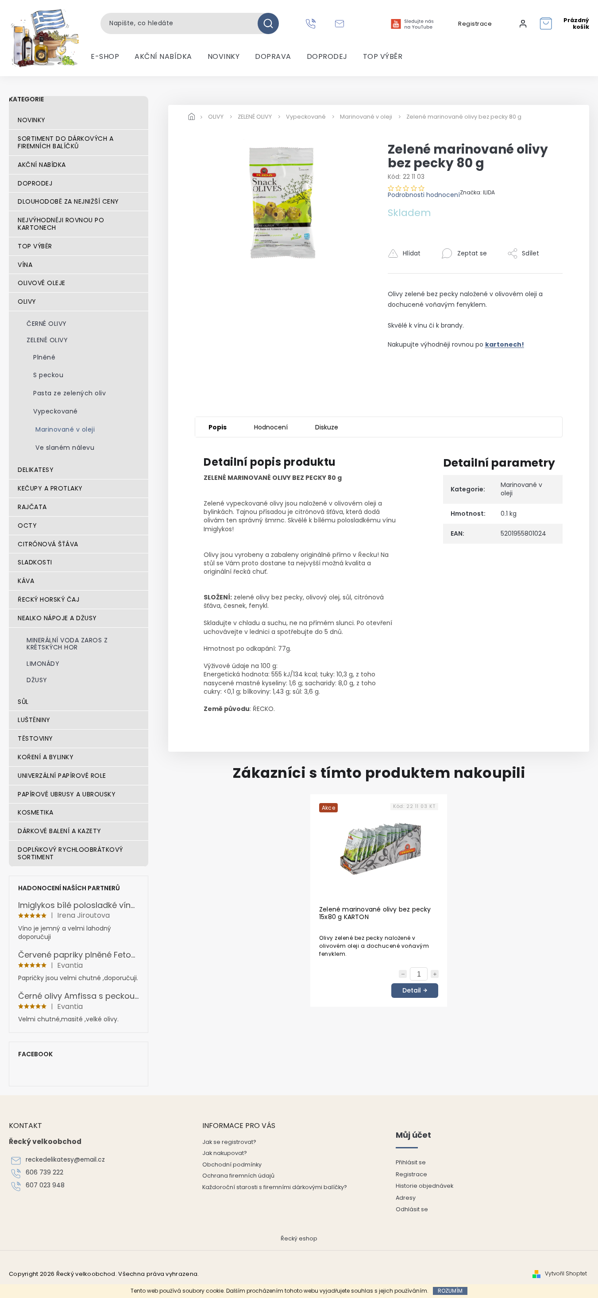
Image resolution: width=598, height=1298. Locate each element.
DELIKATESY (36, 469)
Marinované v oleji (65, 429)
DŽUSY (37, 680)
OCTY (27, 525)
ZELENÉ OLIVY (47, 340)
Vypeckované (55, 411)
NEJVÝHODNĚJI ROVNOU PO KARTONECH (61, 224)
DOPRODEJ (35, 183)
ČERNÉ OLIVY (47, 323)
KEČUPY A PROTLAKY (50, 488)
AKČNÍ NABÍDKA (42, 164)
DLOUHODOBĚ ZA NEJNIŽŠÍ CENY (68, 201)
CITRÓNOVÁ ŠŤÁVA (48, 544)
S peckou (48, 375)
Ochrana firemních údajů (238, 1175)
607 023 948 (45, 1185)
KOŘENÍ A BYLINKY (45, 757)
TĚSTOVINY (35, 738)
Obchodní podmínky (232, 1164)
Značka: (477, 192)
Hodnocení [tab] (271, 427)
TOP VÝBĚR (35, 246)
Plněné (44, 357)
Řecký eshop (299, 1238)
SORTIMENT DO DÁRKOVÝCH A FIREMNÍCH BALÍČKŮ (65, 142)
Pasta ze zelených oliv (69, 393)
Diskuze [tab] (326, 427)
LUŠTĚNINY (34, 719)
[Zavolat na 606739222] (311, 23)
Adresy (406, 1197)
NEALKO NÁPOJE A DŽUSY (57, 618)
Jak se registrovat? (229, 1142)
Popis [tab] (217, 427)
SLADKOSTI (35, 562)
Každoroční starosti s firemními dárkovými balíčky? (274, 1187)
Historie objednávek (424, 1186)
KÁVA (26, 580)
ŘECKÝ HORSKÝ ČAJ (48, 599)
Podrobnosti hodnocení (424, 194)
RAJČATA (32, 506)
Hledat (271, 23)
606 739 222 (44, 1172)
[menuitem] (104, 56)
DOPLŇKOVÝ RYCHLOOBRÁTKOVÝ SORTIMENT (70, 853)
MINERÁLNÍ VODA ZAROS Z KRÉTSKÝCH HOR (67, 644)
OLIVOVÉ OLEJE (42, 282)
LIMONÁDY (43, 663)
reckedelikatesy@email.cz (65, 1159)
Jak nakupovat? (224, 1153)
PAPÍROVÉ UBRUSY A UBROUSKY (67, 794)
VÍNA (25, 264)
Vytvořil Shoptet (566, 1273)
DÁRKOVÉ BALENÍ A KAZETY (59, 831)
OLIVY (27, 301)
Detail (411, 990)
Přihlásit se (411, 1162)
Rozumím (450, 1290)
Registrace (475, 24)
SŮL (23, 701)
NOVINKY (32, 120)
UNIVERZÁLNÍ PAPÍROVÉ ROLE (62, 775)
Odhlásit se (412, 1209)
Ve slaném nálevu (64, 447)
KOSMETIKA (36, 812)
